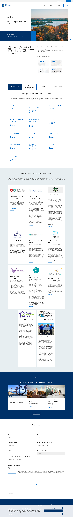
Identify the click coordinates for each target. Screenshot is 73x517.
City (9, 450)
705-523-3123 (52, 122)
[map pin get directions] (36, 484)
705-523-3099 (13, 147)
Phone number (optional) (45, 443)
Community (51, 5)
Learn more (12, 210)
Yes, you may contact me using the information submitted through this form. (25, 467)
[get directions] (36, 484)
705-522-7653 (13, 159)
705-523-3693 (52, 108)
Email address (12, 443)
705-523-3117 (13, 108)
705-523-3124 (33, 148)
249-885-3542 (52, 136)
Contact (67, 5)
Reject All (53, 508)
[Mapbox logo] (10, 493)
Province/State (42, 450)
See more (36, 413)
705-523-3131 (13, 136)
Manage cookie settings (53, 514)
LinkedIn (32, 112)
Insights (58, 5)
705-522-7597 (52, 147)
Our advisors (15, 87)
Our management (29, 87)
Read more (12, 404)
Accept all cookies (53, 510)
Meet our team (42, 5)
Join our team (58, 87)
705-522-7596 (33, 136)
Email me (13, 109)
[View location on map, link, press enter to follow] (36, 485)
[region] (36, 485)
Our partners (44, 87)
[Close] (71, 507)
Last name (40, 435)
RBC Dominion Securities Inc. (7, 1)
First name (11, 435)
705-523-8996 (33, 110)
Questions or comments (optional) (19, 456)
